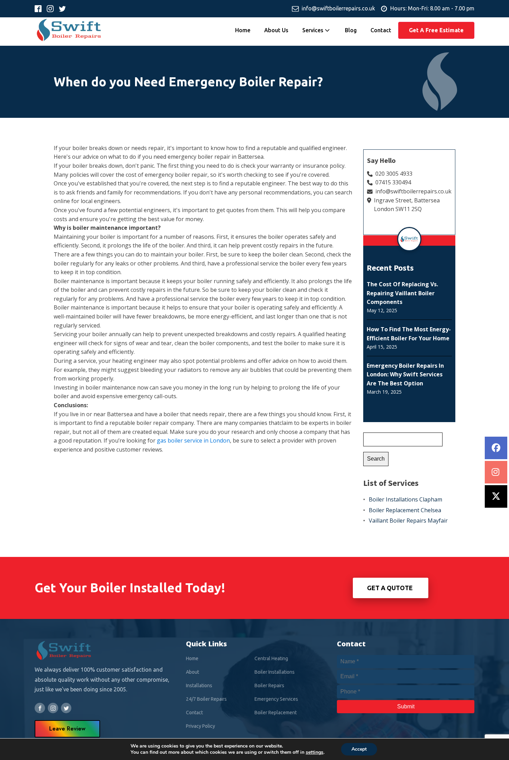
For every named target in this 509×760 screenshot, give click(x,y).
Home (242, 30)
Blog (351, 30)
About (192, 672)
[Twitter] (496, 496)
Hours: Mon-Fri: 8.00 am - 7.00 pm (432, 8)
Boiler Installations (274, 672)
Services (312, 30)
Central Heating (271, 658)
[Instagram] (496, 472)
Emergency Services (276, 699)
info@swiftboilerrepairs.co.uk (338, 8)
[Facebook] (496, 448)
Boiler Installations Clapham (405, 499)
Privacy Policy (200, 726)
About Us (276, 30)
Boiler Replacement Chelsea (405, 510)
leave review (67, 729)
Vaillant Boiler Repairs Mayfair (408, 520)
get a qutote (390, 587)
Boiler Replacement (275, 712)
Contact (380, 30)
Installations (199, 685)
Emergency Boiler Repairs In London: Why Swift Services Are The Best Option (405, 374)
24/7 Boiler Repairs (206, 699)
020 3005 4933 (393, 173)
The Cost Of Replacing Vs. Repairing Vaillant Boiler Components (402, 293)
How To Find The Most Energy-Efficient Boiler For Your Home (409, 333)
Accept (359, 749)
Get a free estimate (436, 30)
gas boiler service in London (193, 440)
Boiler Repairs (269, 685)
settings (314, 752)
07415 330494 (393, 182)
